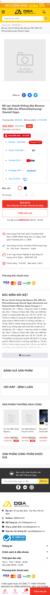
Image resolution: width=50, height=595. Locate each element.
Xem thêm (26, 355)
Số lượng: (7, 195)
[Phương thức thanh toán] (19, 283)
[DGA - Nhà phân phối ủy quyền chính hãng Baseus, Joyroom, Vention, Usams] (25, 12)
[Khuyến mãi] (25, 5)
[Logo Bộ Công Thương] (14, 538)
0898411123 (23, 220)
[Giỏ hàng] (44, 11)
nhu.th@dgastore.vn (27, 522)
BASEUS (19, 120)
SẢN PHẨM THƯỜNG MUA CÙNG (22, 404)
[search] (46, 18)
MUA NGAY (25, 204)
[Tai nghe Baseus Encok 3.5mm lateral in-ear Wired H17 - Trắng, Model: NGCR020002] (29, 417)
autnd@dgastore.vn (31, 526)
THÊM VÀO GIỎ (25, 213)
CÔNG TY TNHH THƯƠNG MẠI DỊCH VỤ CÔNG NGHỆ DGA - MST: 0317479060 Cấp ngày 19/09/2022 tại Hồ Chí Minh (24, 586)
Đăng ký (43, 481)
